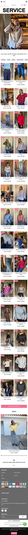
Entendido (14, 533)
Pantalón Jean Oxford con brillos (20, 178)
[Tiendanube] (14, 521)
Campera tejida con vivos (7, 249)
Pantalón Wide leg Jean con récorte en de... (7, 82)
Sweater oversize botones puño (20, 274)
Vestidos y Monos (20, 59)
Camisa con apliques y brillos (20, 373)
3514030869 (5, 501)
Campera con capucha (20, 106)
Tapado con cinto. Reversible (7, 202)
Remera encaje (7, 347)
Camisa (20, 154)
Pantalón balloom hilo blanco (21, 82)
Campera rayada (21, 226)
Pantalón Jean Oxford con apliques (7, 130)
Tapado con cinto (7, 323)
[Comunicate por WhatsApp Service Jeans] (25, 524)
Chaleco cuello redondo (21, 202)
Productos (3, 472)
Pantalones (3, 59)
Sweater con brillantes (21, 249)
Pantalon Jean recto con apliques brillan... (7, 274)
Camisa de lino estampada (14, 450)
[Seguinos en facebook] (6, 510)
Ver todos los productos (14, 406)
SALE (2, 475)
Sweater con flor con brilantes (20, 323)
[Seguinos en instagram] (2, 510)
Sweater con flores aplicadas (21, 298)
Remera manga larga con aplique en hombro (21, 130)
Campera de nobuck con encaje (21, 398)
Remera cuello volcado (7, 372)
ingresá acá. (22, 524)
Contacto (3, 478)
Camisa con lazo (7, 154)
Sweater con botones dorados (7, 178)
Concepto (15, 475)
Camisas (8, 59)
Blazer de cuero (7, 106)
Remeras (13, 59)
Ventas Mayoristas (17, 472)
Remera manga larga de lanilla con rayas (7, 298)
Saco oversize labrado (7, 226)
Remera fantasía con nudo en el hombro (20, 348)
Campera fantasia (7, 397)
